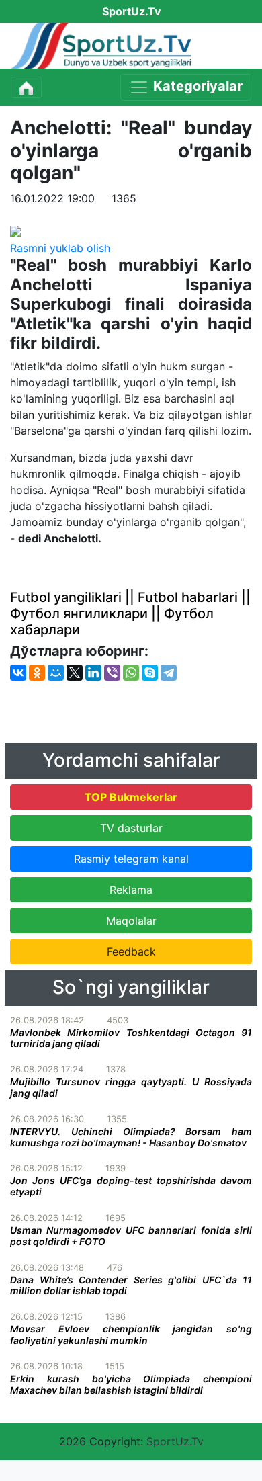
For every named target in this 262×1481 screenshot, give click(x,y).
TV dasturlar (131, 828)
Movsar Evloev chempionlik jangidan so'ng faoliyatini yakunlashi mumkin (131, 1334)
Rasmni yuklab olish (60, 248)
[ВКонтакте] (18, 673)
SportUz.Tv (175, 1441)
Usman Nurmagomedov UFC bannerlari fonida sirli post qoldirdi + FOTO (131, 1235)
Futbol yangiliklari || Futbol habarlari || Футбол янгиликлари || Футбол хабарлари (130, 613)
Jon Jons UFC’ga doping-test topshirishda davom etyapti (131, 1186)
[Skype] (150, 673)
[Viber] (112, 673)
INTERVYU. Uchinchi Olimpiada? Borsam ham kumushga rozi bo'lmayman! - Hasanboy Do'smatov (131, 1137)
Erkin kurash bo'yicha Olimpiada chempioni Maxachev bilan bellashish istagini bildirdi (131, 1384)
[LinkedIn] (93, 673)
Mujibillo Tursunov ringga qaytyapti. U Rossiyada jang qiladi (131, 1087)
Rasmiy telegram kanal (131, 858)
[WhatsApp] (131, 673)
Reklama (131, 889)
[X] (75, 673)
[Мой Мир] (56, 673)
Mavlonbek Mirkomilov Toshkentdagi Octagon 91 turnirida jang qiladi (131, 1038)
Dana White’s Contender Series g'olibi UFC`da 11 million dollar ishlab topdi (131, 1285)
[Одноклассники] (37, 673)
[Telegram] (169, 673)
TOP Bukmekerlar (131, 797)
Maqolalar (131, 920)
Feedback (131, 951)
